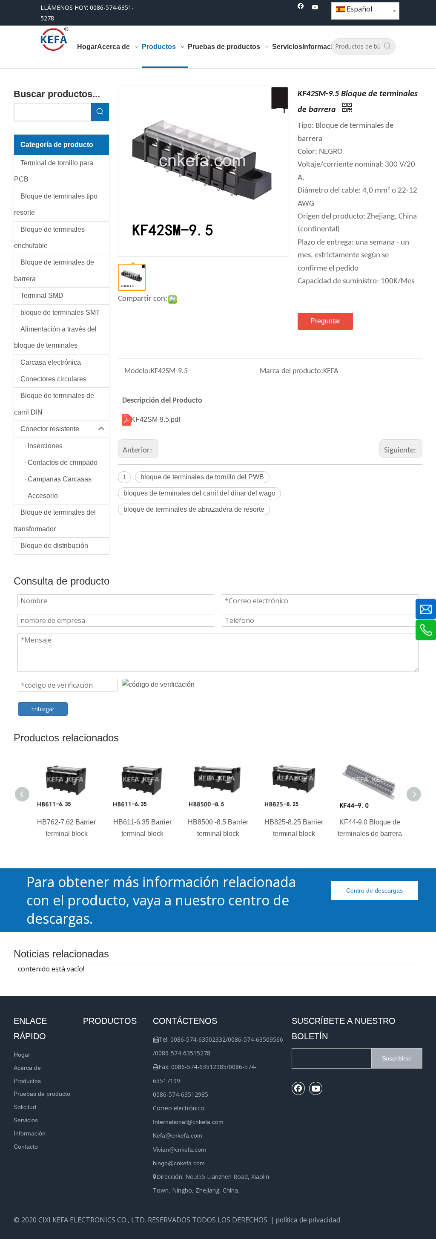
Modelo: (137, 371)
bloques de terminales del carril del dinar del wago (199, 493)
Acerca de (27, 1067)
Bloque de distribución (54, 545)
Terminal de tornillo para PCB (53, 171)
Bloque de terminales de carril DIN (54, 403)
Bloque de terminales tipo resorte (56, 204)
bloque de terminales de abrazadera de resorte (193, 509)
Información (30, 1133)
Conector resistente (49, 428)
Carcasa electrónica (50, 362)
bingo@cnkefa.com (179, 1163)
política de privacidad (308, 1220)
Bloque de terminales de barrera (54, 270)
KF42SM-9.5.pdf (155, 419)
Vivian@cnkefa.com (179, 1149)
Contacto (26, 1146)
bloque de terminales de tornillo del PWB (202, 477)
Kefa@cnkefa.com (177, 1135)
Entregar (42, 709)
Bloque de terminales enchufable (49, 237)
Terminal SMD (41, 295)
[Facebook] (300, 8)
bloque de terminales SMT (60, 312)
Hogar (22, 1054)
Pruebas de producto (42, 1093)
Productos (27, 1081)
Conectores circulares (53, 379)
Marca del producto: (291, 371)
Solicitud (25, 1107)
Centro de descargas (374, 890)
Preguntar (325, 321)
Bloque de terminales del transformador (55, 520)
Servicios (26, 1120)
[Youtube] (315, 8)
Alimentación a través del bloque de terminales (55, 337)
